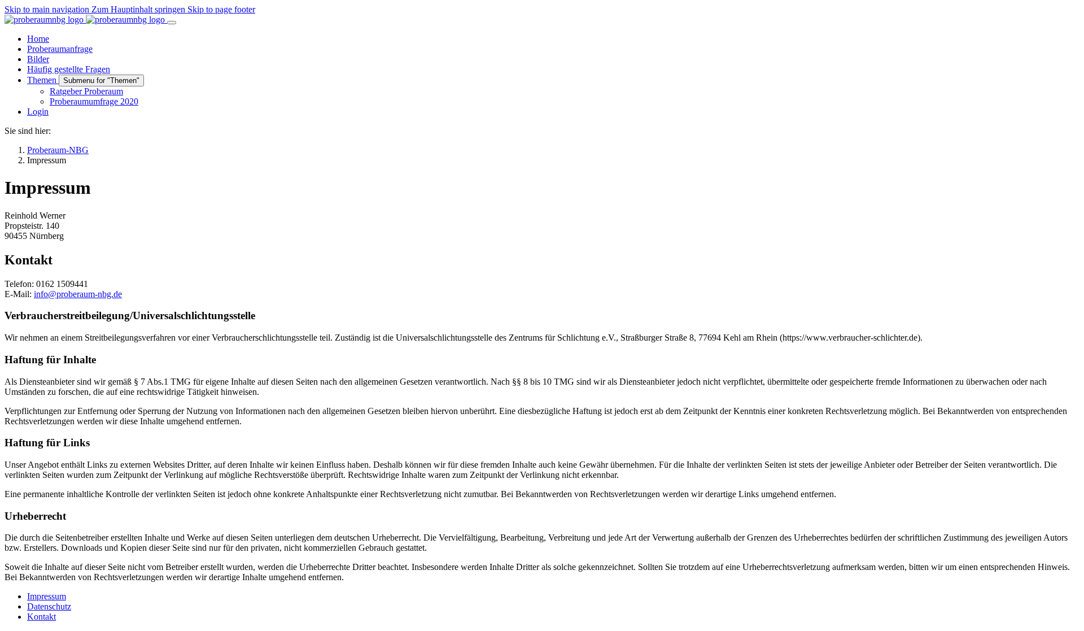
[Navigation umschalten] (171, 22)
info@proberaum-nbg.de (78, 294)
